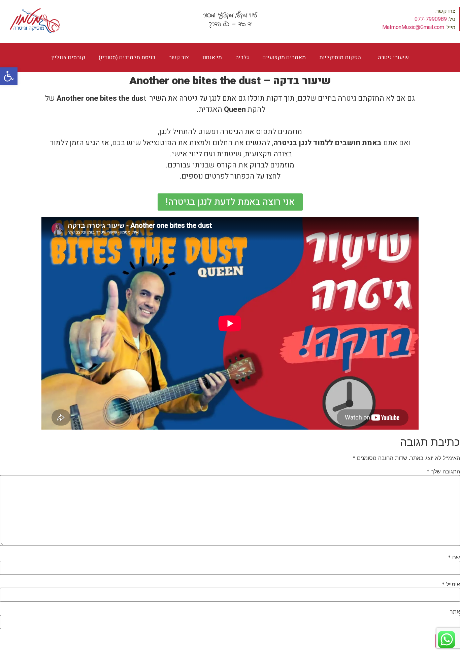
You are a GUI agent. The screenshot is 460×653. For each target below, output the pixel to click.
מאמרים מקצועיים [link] (284, 57)
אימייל (451, 584)
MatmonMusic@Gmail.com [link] (413, 27)
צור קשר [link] (179, 57)
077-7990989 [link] (431, 19)
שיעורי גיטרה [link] (393, 57)
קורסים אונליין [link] (68, 57)
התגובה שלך (443, 471)
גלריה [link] (242, 57)
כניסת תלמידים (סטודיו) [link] (127, 57)
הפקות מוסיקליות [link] (340, 57)
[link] (9, 76)
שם (454, 557)
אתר (455, 611)
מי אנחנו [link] (212, 57)
